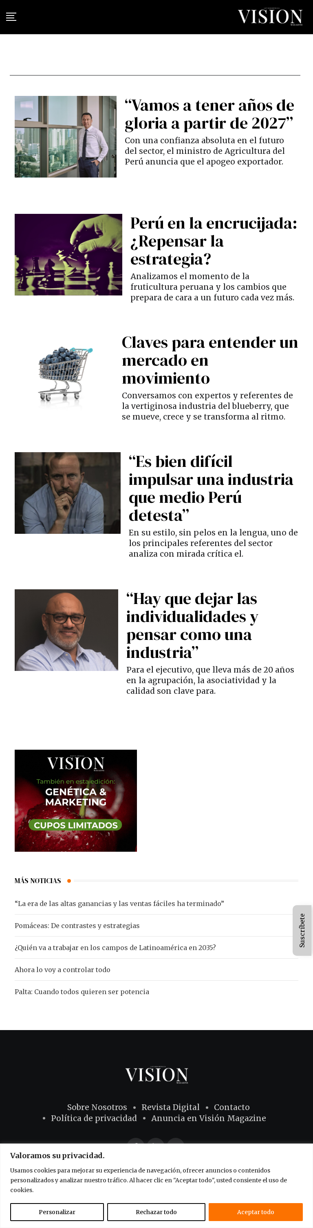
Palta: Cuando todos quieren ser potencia (82, 992)
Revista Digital (170, 1107)
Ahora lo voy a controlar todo (62, 970)
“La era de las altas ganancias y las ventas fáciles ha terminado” (119, 903)
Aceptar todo (255, 1212)
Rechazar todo (156, 1212)
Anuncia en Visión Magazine (208, 1118)
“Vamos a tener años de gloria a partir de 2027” (209, 114)
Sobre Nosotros (97, 1107)
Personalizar (57, 1212)
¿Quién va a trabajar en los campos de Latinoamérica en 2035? (115, 948)
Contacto (232, 1107)
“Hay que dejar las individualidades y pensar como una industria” (192, 625)
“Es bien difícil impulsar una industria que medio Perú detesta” (211, 488)
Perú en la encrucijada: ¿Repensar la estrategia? (214, 241)
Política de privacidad (94, 1118)
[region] (156, 1186)
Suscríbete (302, 930)
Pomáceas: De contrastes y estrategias (77, 926)
